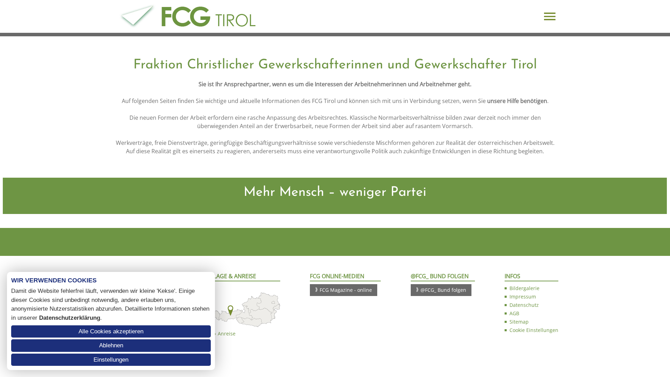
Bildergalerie (524, 288)
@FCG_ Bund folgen (443, 290)
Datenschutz (524, 305)
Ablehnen (111, 345)
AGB (514, 313)
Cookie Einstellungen (533, 330)
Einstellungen (111, 359)
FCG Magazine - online (346, 290)
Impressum (522, 296)
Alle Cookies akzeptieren (111, 331)
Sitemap (519, 321)
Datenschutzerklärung (69, 318)
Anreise (227, 333)
